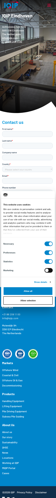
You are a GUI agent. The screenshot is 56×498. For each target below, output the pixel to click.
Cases (5, 473)
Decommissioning (12, 385)
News (5, 452)
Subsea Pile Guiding (13, 416)
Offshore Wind (10, 370)
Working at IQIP (10, 462)
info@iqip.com (10, 37)
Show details (40, 282)
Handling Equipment (13, 401)
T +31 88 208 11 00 (12, 41)
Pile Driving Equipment (14, 411)
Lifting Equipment (12, 406)
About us (7, 432)
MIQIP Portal (8, 468)
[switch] (49, 252)
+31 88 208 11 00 (11, 314)
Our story (7, 437)
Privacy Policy (24, 492)
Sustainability (10, 442)
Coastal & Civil (10, 375)
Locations (7, 457)
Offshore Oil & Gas (12, 380)
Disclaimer (41, 492)
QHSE (5, 447)
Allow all (28, 291)
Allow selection (28, 300)
